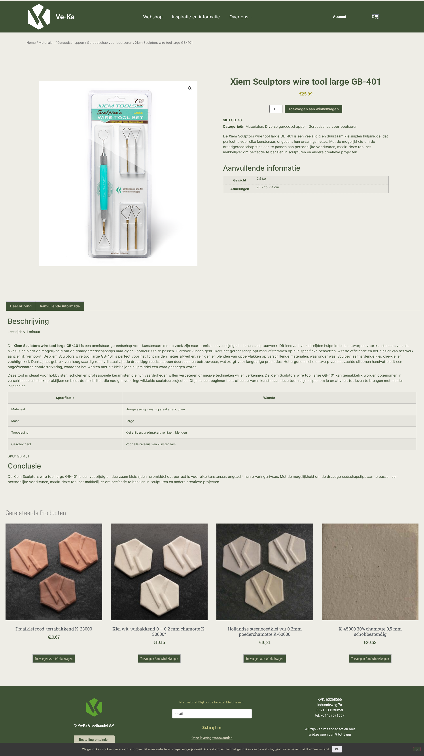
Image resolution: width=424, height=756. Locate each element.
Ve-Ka (65, 17)
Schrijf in (211, 727)
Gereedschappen (70, 43)
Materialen (47, 43)
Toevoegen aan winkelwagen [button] (54, 658)
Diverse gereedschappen (286, 126)
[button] (155, 16)
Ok (337, 749)
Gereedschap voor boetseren (109, 43)
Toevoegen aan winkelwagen (313, 109)
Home (31, 43)
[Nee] (417, 749)
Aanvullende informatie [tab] (60, 306)
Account (339, 17)
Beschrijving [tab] (21, 306)
